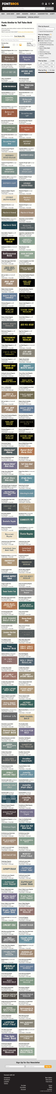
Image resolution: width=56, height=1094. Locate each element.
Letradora (14, 487)
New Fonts (49, 1079)
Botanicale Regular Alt (7, 50)
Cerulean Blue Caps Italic (8, 499)
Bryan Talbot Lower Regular (26, 889)
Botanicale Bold (5, 106)
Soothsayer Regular (6, 1043)
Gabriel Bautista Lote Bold (8, 738)
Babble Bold (4, 959)
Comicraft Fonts (25, 80)
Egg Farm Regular (23, 331)
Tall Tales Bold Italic (24, 457)
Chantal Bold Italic (23, 780)
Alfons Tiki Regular (6, 78)
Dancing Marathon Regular (26, 289)
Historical (44, 52)
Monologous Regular (24, 987)
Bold (52, 63)
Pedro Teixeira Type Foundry (9, 65)
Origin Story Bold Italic (7, 471)
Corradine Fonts (24, 487)
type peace (14, 106)
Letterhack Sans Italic (24, 541)
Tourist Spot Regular (6, 359)
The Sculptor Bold (23, 724)
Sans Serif (10, 14)
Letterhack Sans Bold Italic (8, 541)
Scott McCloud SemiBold (25, 959)
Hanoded (23, 66)
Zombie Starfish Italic (6, 625)
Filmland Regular (5, 303)
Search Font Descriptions (46, 31)
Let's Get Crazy (22, 499)
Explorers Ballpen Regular (8, 191)
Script (52, 14)
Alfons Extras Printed (24, 625)
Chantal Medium (5, 92)
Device (13, 92)
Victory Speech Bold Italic (25, 682)
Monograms (21, 17)
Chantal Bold (22, 792)
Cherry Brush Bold (23, 611)
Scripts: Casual (46, 41)
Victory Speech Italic (24, 696)
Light (41, 63)
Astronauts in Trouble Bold (25, 1001)
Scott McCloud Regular (25, 973)
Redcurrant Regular (6, 527)
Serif (18, 14)
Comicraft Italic (5, 917)
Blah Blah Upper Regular (25, 597)
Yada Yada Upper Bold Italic (8, 261)
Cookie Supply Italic (6, 569)
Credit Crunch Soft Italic (7, 847)
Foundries (23, 1087)
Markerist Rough (23, 205)
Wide (51, 66)
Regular (46, 63)
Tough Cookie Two (6, 583)
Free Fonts (49, 1081)
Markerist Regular (23, 191)
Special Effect (33, 17)
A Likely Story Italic (6, 667)
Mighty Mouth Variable (7, 289)
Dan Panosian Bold (24, 78)
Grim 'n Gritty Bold (6, 387)
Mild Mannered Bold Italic (8, 931)
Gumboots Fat (22, 513)
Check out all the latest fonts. (25, 32)
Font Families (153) (7, 36)
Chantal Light (5, 792)
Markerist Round (5, 205)
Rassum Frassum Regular (7, 805)
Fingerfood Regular (24, 555)
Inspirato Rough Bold (6, 162)
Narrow (41, 66)
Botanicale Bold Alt (24, 92)
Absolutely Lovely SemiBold (26, 219)
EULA (50, 1085)
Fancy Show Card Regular (26, 373)
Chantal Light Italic (6, 780)
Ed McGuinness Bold (24, 833)
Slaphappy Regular (6, 861)
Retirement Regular (6, 331)
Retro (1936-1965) (44, 49)
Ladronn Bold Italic (6, 1015)
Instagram (7, 1077)
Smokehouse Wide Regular (25, 805)
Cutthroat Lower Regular (7, 875)
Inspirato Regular (23, 134)
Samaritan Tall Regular (25, 738)
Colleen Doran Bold (6, 752)
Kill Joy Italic (4, 275)
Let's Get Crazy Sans (6, 64)
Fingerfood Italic (5, 555)
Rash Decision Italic (24, 247)
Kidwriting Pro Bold (24, 485)
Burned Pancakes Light (25, 106)
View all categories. (43, 57)
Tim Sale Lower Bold (6, 1029)
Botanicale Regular (24, 50)
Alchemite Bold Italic (24, 1043)
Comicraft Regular (23, 917)
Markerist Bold (5, 219)
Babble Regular (23, 945)
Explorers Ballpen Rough (25, 176)
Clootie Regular (23, 527)
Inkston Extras (5, 653)
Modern (25, 14)
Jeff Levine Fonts (25, 276)
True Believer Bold (6, 639)
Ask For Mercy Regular (24, 569)
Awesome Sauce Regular (25, 64)
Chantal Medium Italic (24, 766)
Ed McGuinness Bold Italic (8, 833)
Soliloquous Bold (5, 247)
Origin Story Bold (23, 471)
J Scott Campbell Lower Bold (26, 261)
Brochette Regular (6, 513)
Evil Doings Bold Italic (7, 611)
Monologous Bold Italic (7, 987)
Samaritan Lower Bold (7, 724)
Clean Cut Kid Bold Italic (25, 819)
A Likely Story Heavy (24, 667)
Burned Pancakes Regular (25, 120)
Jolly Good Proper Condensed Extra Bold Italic (9, 486)
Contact (49, 1089)
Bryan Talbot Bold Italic (7, 889)
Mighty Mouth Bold (24, 359)
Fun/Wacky (45, 37)
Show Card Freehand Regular (26, 275)
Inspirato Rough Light (24, 162)
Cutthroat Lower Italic (24, 861)
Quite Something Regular (25, 583)
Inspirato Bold (22, 148)
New (3, 14)
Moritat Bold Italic (23, 847)
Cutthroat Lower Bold (24, 875)
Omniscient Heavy (6, 443)
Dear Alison (23, 806)
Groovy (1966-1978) (45, 54)
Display (33, 14)
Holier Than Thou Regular (8, 945)
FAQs (50, 1087)
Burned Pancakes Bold (7, 134)
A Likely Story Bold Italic (7, 682)
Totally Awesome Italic (7, 766)
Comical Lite (4, 710)
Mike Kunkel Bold (23, 710)
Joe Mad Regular (23, 345)
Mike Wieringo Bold (24, 1015)
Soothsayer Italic (23, 1029)
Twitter (6, 1083)
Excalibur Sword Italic (24, 752)
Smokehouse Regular (6, 819)
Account (23, 1089)
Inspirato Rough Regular (7, 148)
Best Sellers (48, 1077)
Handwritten (43, 14)
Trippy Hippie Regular (7, 345)
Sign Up (48, 1066)
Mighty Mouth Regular (7, 317)
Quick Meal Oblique (24, 317)
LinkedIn (6, 1081)
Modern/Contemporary (46, 45)
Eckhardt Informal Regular (8, 373)
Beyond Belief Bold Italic (7, 457)
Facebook (7, 1079)
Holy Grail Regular (23, 653)
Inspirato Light (5, 176)
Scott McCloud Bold (6, 973)
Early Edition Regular (6, 233)
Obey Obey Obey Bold (24, 639)
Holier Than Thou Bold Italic (26, 931)
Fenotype (5, 80)
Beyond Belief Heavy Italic (25, 443)
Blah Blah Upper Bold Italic (8, 597)
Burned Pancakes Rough (7, 120)
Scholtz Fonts (13, 710)
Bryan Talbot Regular (24, 903)
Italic (53, 61)
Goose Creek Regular (24, 303)
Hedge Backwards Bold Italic (8, 1001)
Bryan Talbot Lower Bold (7, 903)
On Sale (52, 70)
